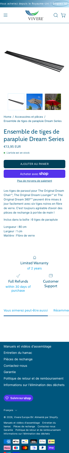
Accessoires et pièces (29, 116)
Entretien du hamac (18, 353)
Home (7, 116)
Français (8, 410)
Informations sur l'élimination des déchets (34, 385)
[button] (55, 15)
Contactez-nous (15, 366)
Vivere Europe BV (23, 417)
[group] (34, 3)
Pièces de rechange (18, 359)
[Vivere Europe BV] (34, 15)
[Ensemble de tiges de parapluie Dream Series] (16, 101)
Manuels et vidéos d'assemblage (27, 346)
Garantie (10, 372)
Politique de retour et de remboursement (33, 378)
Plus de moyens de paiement (34, 180)
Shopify (53, 417)
